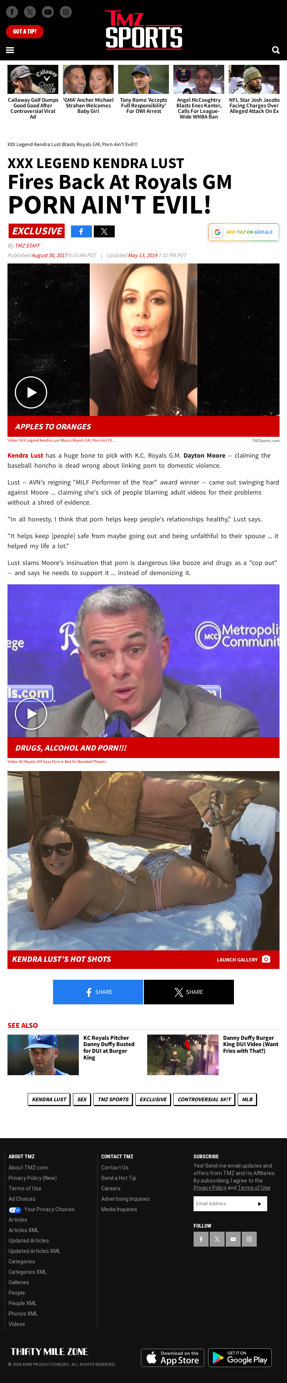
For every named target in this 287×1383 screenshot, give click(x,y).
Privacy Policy (210, 1188)
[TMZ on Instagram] (66, 12)
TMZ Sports (113, 1099)
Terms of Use (25, 1188)
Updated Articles (29, 1241)
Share (103, 991)
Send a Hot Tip (118, 1178)
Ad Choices (22, 1199)
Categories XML (28, 1272)
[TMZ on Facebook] (12, 12)
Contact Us (115, 1168)
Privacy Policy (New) (33, 1178)
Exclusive (152, 1099)
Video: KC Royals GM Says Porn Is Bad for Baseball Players (56, 761)
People (17, 1293)
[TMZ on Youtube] (48, 12)
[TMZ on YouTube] (233, 1239)
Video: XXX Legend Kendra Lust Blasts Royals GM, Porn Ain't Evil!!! (61, 440)
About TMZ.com (28, 1168)
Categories (22, 1261)
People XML (23, 1303)
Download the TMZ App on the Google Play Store (240, 1357)
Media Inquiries (119, 1209)
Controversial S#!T (204, 1099)
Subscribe (259, 1203)
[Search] (276, 50)
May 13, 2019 (143, 255)
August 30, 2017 (49, 255)
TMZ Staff (27, 245)
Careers (110, 1188)
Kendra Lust (49, 1099)
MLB (247, 1099)
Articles (18, 1220)
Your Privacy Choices (49, 1209)
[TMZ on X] (30, 12)
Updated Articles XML (35, 1251)
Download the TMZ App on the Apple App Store (172, 1358)
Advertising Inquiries (125, 1199)
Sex (81, 1099)
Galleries (19, 1282)
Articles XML (24, 1230)
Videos (17, 1324)
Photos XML (23, 1314)
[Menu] (10, 50)
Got (25, 31)
